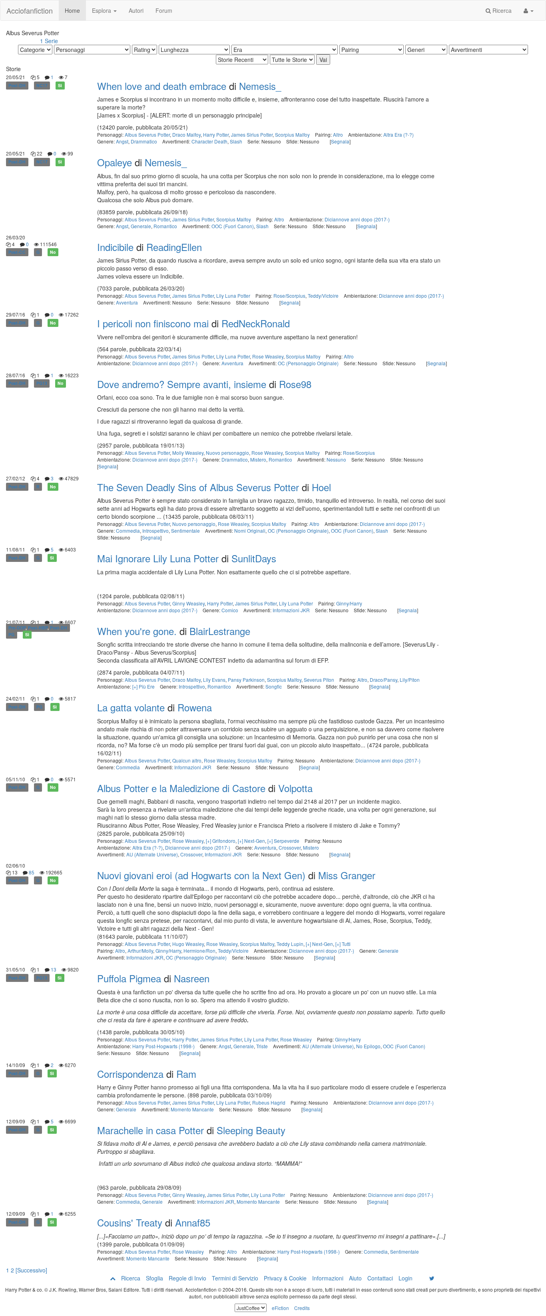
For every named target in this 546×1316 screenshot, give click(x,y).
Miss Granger (346, 875)
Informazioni (327, 1278)
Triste (262, 1046)
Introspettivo (155, 530)
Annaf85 (192, 1222)
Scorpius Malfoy (292, 134)
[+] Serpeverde (283, 840)
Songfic (273, 686)
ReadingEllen (174, 247)
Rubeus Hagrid (268, 1102)
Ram (186, 1074)
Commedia (128, 530)
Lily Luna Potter (233, 295)
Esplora (102, 10)
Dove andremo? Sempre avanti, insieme (181, 384)
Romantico (165, 226)
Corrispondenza (130, 1074)
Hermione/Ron (199, 950)
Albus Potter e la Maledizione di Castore (181, 788)
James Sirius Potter (252, 134)
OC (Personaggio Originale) (308, 363)
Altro (338, 134)
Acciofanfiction (29, 10)
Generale (141, 226)
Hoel (321, 487)
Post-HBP (38, 628)
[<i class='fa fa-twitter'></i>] (431, 1278)
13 (53, 969)
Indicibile (115, 247)
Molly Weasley (187, 452)
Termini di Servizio (235, 1278)
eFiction (280, 1307)
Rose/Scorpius (289, 295)
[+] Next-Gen (251, 840)
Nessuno (336, 459)
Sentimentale (185, 530)
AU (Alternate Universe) (152, 854)
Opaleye (114, 162)
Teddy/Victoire (323, 295)
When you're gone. (137, 631)
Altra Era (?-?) (398, 134)
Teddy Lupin (290, 943)
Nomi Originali (249, 530)
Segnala (340, 141)
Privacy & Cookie (285, 1278)
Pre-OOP (17, 628)
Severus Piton (319, 679)
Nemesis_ (260, 86)
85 (31, 872)
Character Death (209, 141)
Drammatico (144, 141)
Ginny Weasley (188, 603)
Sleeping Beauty (251, 1130)
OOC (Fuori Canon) (232, 226)
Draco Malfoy (186, 134)
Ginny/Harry (349, 603)
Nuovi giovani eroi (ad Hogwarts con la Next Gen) (201, 875)
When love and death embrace (161, 86)
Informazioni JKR (291, 610)
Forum (163, 10)
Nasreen (191, 978)
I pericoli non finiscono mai (153, 323)
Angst (122, 141)
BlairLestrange (219, 631)
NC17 (42, 85)
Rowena (194, 707)
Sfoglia (154, 1278)
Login (405, 1278)
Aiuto (355, 1278)
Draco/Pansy (383, 679)
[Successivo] (31, 1270)
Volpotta (295, 788)
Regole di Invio (187, 1278)
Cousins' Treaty (129, 1222)
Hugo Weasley (188, 943)
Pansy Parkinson (246, 679)
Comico (229, 610)
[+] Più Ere (143, 686)
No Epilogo (368, 1046)
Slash (236, 141)
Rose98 (295, 384)
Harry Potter (216, 134)
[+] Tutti (343, 943)
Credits (302, 1307)
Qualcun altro (186, 760)
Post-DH (17, 85)
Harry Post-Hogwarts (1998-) (163, 1046)
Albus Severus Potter (147, 134)
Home (72, 10)
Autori (136, 10)
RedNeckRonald (255, 323)
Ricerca (501, 10)
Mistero (258, 459)
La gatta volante (131, 707)
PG (11, 634)
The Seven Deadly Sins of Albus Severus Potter (198, 487)
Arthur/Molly (140, 950)
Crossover (290, 847)
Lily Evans (214, 679)
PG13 (41, 383)
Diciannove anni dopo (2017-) (357, 219)
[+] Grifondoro (220, 840)
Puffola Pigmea (129, 978)
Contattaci (380, 1278)
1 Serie (49, 41)
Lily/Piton (410, 679)
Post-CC (17, 252)
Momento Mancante (192, 1109)
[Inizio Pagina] (113, 1278)
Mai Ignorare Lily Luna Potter (158, 558)
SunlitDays (253, 558)
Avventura (127, 302)
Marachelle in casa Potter (150, 1130)
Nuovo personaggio (227, 452)
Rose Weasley (267, 356)
